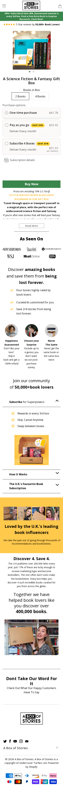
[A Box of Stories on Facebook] (10, 741)
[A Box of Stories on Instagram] (21, 741)
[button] (30, 71)
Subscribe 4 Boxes (29, 143)
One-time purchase (23, 113)
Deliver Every (18, 131)
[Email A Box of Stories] (26, 741)
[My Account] (3, 5)
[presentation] (9, 52)
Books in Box (31, 90)
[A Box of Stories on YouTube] (15, 741)
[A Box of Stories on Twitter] (5, 741)
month (31, 131)
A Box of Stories (24, 759)
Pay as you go (26, 125)
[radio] (6, 112)
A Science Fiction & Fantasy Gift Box (31, 81)
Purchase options (14, 105)
